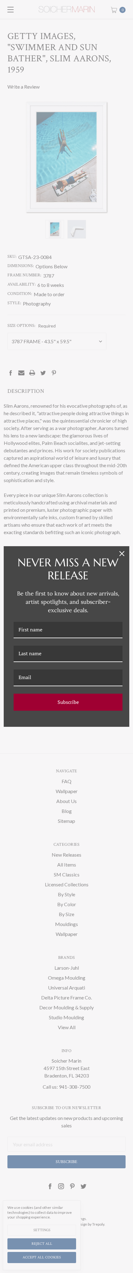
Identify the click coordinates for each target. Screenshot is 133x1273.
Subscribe (68, 702)
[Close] (121, 553)
